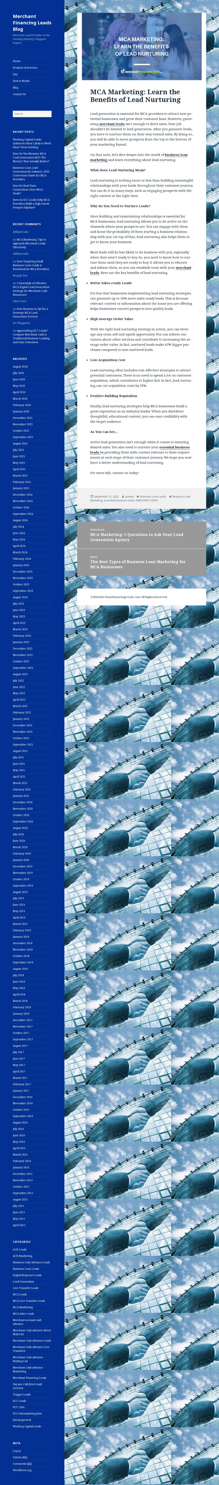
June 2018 (19, 981)
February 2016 (22, 1161)
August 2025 (20, 443)
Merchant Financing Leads (29, 1378)
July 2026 (18, 373)
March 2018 (20, 1001)
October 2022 (21, 661)
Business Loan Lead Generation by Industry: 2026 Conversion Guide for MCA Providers (31, 173)
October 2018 (21, 956)
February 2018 (22, 1007)
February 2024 (22, 559)
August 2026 (20, 366)
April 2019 (19, 917)
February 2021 (22, 789)
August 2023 (20, 597)
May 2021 (19, 770)
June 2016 (19, 1135)
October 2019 (21, 879)
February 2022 (22, 712)
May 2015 (19, 1219)
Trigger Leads (22, 1394)
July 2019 (18, 898)
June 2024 (19, 533)
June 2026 (19, 379)
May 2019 (19, 911)
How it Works (21, 81)
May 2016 (19, 1142)
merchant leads (112, 124)
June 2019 (19, 904)
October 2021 (21, 738)
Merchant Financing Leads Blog (32, 22)
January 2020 (21, 860)
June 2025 (19, 456)
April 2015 (19, 1225)
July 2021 (18, 757)
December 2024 (23, 494)
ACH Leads (20, 1249)
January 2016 (21, 1167)
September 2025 (23, 437)
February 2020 (22, 853)
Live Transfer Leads (25, 1288)
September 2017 (23, 1039)
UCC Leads (19, 1401)
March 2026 (20, 398)
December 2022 (23, 648)
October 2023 (21, 584)
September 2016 (23, 1116)
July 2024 (18, 526)
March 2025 (20, 475)
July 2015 (18, 1206)
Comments (22, 1464)
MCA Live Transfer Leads (29, 1301)
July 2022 (18, 680)
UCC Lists (19, 1407)
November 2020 (23, 808)
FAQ (15, 74)
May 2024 (19, 539)
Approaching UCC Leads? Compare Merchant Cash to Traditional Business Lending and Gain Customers (31, 336)
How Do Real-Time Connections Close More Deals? (28, 189)
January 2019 (21, 937)
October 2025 (21, 431)
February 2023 (22, 636)
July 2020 (18, 834)
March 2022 (20, 706)
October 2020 (21, 815)
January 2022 (21, 719)
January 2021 (21, 796)
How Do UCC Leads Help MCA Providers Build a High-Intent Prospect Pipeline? (31, 203)
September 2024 (23, 514)
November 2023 (23, 578)
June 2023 (19, 610)
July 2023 (18, 603)
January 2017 (21, 1090)
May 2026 (19, 386)
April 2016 (19, 1148)
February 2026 (22, 405)
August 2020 (20, 828)
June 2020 (19, 841)
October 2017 (21, 1033)
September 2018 (23, 962)
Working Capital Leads (27, 1426)
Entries (20, 1457)
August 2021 (20, 751)
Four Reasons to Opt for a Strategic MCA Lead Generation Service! (30, 312)
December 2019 (23, 866)
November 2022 (23, 655)
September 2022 (23, 668)
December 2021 (23, 725)
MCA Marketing (23, 1307)
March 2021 (20, 783)
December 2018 (23, 943)
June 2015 (19, 1212)
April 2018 (19, 994)
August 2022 (20, 674)
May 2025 (19, 463)
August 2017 (20, 1046)
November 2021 (23, 732)
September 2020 (23, 821)
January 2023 (21, 642)
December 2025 (23, 418)
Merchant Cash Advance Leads (32, 1340)
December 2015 (23, 1174)
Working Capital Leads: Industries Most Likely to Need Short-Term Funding (32, 143)
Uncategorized (22, 1420)
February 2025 (22, 482)
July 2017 (18, 1052)
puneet (129, 496)
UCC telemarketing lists (27, 1413)
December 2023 (23, 571)
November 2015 (23, 1180)
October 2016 (21, 1110)
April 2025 (19, 469)
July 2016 (18, 1129)
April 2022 (19, 699)
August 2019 (20, 892)
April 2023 (19, 623)
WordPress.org (22, 1470)
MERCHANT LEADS (147, 500)
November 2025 (23, 424)
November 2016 (23, 1103)
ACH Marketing (22, 1256)
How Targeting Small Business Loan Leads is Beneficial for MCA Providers (31, 265)
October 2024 (21, 507)
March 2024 (20, 552)
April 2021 (19, 776)
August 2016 (20, 1122)
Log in (17, 1451)
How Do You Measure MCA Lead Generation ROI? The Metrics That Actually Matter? (31, 157)
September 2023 (23, 591)
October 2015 (21, 1186)
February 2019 (22, 930)
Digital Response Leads (27, 1275)
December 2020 (23, 802)
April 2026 (19, 392)
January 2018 (21, 1014)
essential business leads (119, 500)
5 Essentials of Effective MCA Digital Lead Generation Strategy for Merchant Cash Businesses (31, 289)
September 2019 (23, 885)
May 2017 (19, 1065)
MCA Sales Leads (23, 1313)
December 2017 (23, 1020)
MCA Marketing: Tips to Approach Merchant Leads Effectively (29, 243)
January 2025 (21, 488)
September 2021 (23, 744)
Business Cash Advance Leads (31, 1262)
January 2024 (21, 565)
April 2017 (19, 1071)
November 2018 (23, 949)
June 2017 (19, 1058)
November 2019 (23, 873)
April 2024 (19, 546)
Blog (15, 87)
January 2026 (21, 411)
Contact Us (19, 94)
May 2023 (19, 616)
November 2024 (23, 501)
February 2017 (22, 1084)
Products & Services (25, 67)
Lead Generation (23, 1281)
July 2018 (18, 975)
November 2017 (23, 1026)
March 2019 (20, 924)
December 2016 (23, 1097)
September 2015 (23, 1193)
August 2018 (20, 969)
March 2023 (20, 629)
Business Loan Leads (26, 1269)
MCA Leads (20, 1294)
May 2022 (19, 693)
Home (17, 61)
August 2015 (20, 1199)
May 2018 (19, 988)
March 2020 (20, 847)
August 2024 (20, 520)
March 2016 (20, 1154)
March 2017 (20, 1078)
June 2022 (19, 687)
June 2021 (19, 764)
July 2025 (18, 450)
